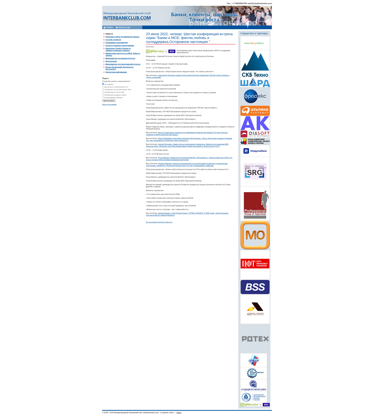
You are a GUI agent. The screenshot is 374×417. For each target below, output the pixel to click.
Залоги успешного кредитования (119, 46)
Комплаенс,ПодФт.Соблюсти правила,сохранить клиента (118, 49)
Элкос (178, 413)
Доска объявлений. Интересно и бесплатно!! (119, 68)
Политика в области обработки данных (122, 37)
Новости (109, 34)
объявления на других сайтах (115, 95)
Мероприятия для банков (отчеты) (120, 58)
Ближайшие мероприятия (116, 43)
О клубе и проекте (113, 40)
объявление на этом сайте (114, 92)
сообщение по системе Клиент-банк (117, 89)
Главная (109, 27)
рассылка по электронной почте (116, 87)
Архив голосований (109, 104)
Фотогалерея (111, 61)
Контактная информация (116, 72)
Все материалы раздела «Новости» (159, 222)
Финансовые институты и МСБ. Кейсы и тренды (122, 54)
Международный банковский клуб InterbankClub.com (126, 16)
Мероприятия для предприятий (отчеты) (122, 64)
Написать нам (124, 27)
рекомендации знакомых (113, 97)
